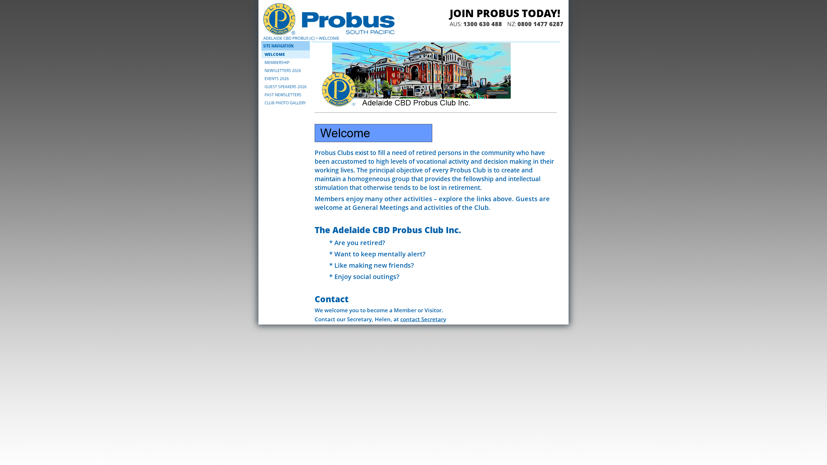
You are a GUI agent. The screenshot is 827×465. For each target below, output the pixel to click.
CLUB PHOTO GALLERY (285, 102)
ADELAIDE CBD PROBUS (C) (289, 38)
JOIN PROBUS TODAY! (505, 13)
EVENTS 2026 (277, 78)
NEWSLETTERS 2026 (283, 70)
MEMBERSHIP (277, 62)
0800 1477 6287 (540, 24)
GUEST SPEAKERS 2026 (286, 86)
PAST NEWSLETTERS (283, 94)
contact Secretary (423, 319)
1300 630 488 (482, 24)
